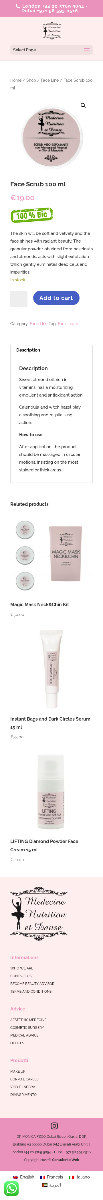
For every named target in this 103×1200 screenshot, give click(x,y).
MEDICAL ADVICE (24, 1035)
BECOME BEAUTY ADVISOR (32, 984)
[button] (83, 105)
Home (15, 80)
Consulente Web (65, 1160)
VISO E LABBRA (22, 1087)
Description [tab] (28, 350)
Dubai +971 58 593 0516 (49, 10)
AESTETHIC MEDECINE (28, 1020)
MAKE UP (17, 1072)
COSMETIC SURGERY (27, 1028)
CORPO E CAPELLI (24, 1079)
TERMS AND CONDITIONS (31, 992)
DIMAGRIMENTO (23, 1095)
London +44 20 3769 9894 (52, 6)
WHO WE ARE (21, 968)
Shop (31, 80)
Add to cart (56, 297)
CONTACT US (20, 976)
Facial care (68, 323)
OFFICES (17, 1043)
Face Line (50, 80)
